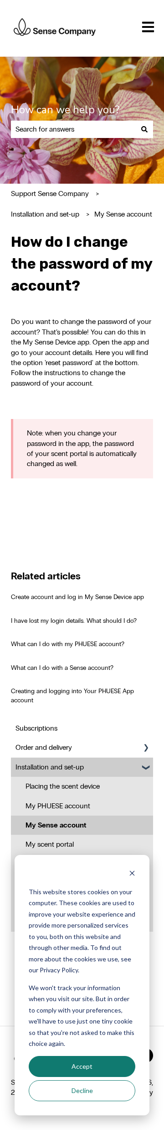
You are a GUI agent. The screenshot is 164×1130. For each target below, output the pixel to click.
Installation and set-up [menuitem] (49, 767)
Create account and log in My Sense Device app (77, 597)
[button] (145, 748)
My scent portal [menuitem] (50, 844)
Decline (82, 1090)
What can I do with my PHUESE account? (67, 644)
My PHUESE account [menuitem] (58, 805)
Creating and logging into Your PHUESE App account (72, 695)
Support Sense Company (50, 193)
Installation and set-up (45, 214)
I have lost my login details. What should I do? (74, 621)
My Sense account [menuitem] (56, 825)
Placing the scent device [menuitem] (63, 786)
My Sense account (123, 214)
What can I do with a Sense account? (62, 668)
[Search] (144, 129)
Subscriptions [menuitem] (36, 728)
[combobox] (73, 129)
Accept (82, 1066)
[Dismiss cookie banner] (132, 874)
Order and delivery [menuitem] (43, 747)
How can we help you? (65, 110)
